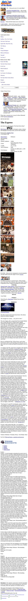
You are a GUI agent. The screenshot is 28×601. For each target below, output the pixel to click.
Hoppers (2, 80)
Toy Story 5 (3, 57)
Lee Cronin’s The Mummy (6, 73)
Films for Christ (21, 589)
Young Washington (4, 50)
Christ (5, 397)
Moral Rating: (4, 136)
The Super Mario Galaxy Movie (7, 77)
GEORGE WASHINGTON (12, 10)
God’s (11, 417)
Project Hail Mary (4, 61)
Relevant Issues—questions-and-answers (14, 437)
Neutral (5, 447)
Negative (5, 448)
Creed (5, 98)
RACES (2, 21)
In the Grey (3, 66)
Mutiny (2, 36)
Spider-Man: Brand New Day (6, 43)
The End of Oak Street (5, 41)
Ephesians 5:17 (4, 395)
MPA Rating (3, 129)
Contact (3, 591)
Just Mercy (14, 97)
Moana (2, 48)
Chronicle (10, 98)
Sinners (9, 97)
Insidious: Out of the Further (6, 39)
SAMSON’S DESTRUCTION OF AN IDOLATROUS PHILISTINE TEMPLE (15, 16)
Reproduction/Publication (20, 590)
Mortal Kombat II (4, 68)
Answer (21, 274)
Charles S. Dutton (19, 349)
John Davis (10, 299)
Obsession (3, 75)
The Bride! (3, 82)
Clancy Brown (11, 286)
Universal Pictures (5, 312)
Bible (9, 353)
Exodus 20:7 (21, 422)
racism (7, 373)
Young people (6, 449)
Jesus (8, 397)
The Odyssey (3, 46)
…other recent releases (5, 84)
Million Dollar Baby (16, 110)
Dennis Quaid (4, 286)
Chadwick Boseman (9, 289)
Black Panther (22, 97)
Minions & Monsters (5, 52)
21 (9, 395)
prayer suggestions (8, 116)
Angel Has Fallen (9, 106)
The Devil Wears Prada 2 (6, 63)
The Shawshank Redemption (15, 109)
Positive (5, 445)
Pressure (2, 70)
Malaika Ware (10, 132)
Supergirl (2, 55)
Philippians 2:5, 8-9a (20, 401)
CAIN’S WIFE (4, 24)
